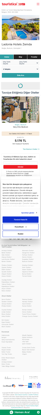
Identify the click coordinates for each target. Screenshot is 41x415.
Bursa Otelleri (26, 274)
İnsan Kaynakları (7, 342)
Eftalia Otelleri (6, 306)
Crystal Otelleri (7, 310)
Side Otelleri (6, 255)
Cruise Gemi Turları (28, 347)
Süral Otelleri (26, 304)
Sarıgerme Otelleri (28, 253)
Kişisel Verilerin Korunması (27, 338)
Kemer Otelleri (6, 261)
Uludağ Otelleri (7, 280)
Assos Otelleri (6, 276)
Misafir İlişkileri (27, 335)
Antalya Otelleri (7, 250)
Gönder (20, 167)
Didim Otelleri (6, 269)
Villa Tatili (25, 341)
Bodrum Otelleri (27, 261)
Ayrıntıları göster (27, 213)
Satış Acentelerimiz (8, 339)
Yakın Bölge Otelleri (8, 366)
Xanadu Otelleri (27, 301)
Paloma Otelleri (27, 299)
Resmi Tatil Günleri (28, 350)
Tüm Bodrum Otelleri (30, 149)
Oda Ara (20, 75)
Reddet (20, 234)
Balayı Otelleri (26, 352)
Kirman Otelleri (27, 310)
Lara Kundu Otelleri (8, 259)
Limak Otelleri (6, 312)
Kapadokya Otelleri (8, 286)
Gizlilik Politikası (33, 394)
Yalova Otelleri (6, 284)
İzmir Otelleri (26, 267)
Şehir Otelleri (26, 344)
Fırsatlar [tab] (34, 57)
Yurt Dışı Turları (7, 354)
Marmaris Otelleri (28, 250)
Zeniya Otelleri (6, 304)
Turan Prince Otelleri (29, 314)
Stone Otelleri (27, 312)
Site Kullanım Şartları (21, 394)
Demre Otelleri (27, 257)
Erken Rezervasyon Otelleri (8, 359)
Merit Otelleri (6, 326)
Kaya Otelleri (6, 322)
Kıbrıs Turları (6, 364)
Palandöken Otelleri (8, 282)
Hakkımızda (5, 335)
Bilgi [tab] (20, 57)
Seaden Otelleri (7, 301)
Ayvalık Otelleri (7, 272)
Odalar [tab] (6, 57)
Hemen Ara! (22, 412)
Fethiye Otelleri (27, 255)
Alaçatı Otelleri (6, 274)
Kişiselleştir (19, 227)
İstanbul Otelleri (27, 265)
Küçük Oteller (6, 350)
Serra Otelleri (6, 299)
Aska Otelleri (6, 316)
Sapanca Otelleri (27, 272)
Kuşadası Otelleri (28, 259)
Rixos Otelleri (6, 314)
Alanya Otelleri (6, 257)
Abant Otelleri (27, 269)
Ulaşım (24, 354)
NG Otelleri (5, 320)
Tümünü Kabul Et (20, 220)
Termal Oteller (27, 276)
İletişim (4, 337)
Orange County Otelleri (30, 316)
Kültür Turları (6, 352)
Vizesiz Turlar (6, 347)
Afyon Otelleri (6, 288)
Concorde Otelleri (8, 324)
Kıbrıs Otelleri (6, 291)
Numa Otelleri (26, 306)
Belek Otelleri (6, 253)
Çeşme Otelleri (7, 267)
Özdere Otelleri (7, 265)
